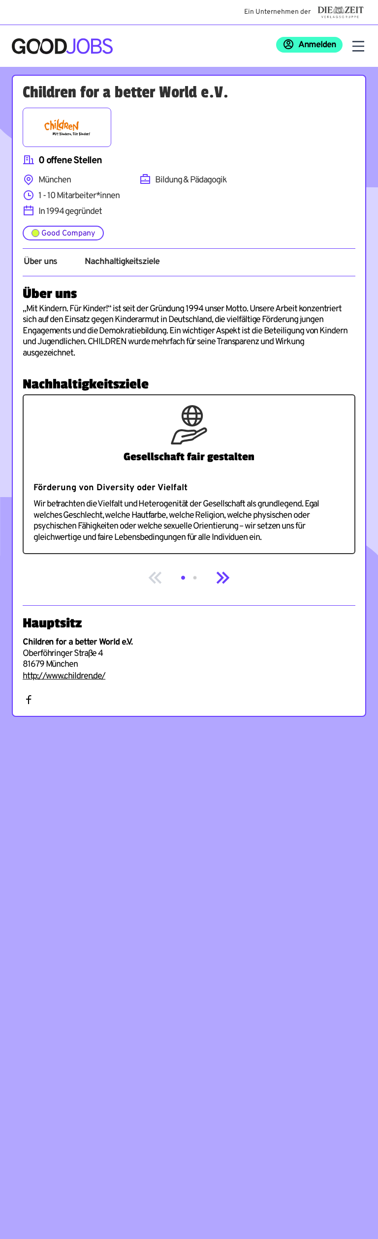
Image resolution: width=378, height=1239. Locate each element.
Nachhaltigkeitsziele (122, 262)
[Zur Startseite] (62, 46)
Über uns (40, 262)
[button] (183, 578)
